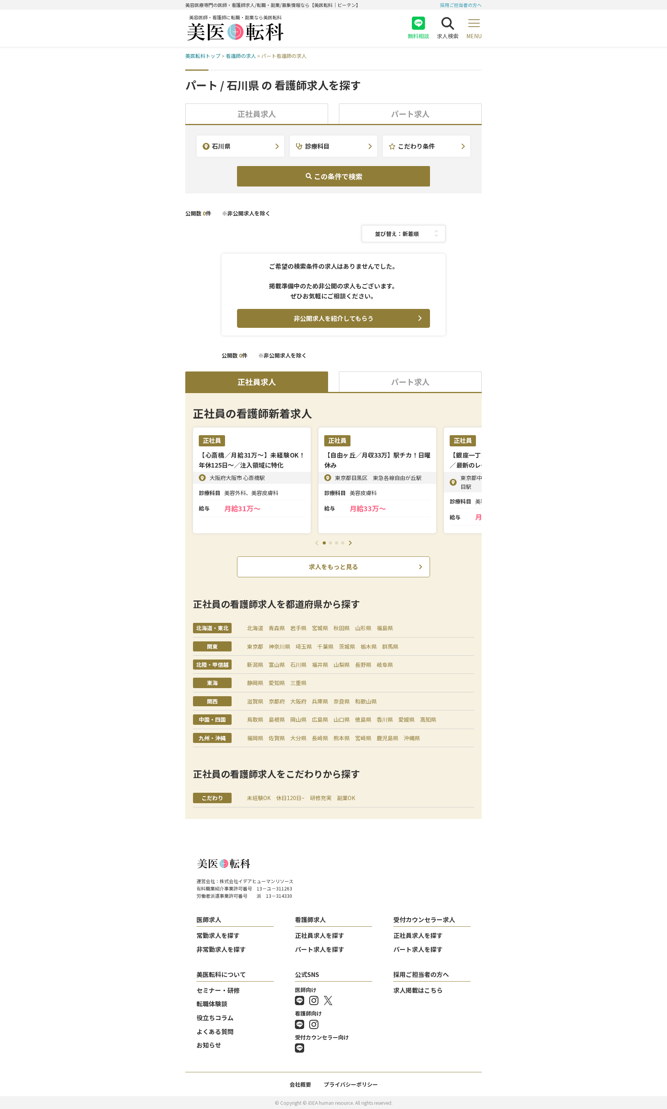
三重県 (298, 683)
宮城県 (320, 628)
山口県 (342, 719)
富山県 (277, 664)
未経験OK (259, 798)
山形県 (363, 628)
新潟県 (255, 664)
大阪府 (298, 701)
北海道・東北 (212, 628)
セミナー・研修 (218, 990)
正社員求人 (256, 113)
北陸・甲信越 (212, 664)
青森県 (277, 628)
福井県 (320, 664)
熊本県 (342, 738)
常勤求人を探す (218, 935)
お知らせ (208, 1045)
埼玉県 (304, 646)
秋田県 (342, 628)
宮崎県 (363, 738)
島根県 (277, 719)
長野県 (363, 664)
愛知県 (277, 683)
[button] (324, 542)
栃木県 (369, 646)
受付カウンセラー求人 (424, 919)
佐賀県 (277, 738)
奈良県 (342, 701)
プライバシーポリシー (351, 1084)
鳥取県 (255, 719)
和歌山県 (366, 701)
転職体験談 (211, 1003)
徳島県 (363, 719)
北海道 (255, 628)
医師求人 (208, 919)
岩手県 (298, 628)
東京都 (255, 646)
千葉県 (325, 646)
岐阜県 (385, 664)
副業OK (346, 798)
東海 (212, 683)
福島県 (385, 628)
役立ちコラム (215, 1017)
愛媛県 (406, 719)
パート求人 (410, 113)
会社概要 (300, 1084)
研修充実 (321, 798)
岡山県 (298, 719)
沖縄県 (412, 738)
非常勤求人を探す (221, 949)
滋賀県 (255, 701)
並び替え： (388, 233)
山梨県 (342, 664)
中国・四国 (212, 719)
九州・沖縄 (212, 738)
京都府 (277, 701)
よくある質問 (215, 1031)
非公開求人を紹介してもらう (334, 318)
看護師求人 (310, 919)
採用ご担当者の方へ (461, 5)
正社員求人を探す (319, 935)
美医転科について (221, 974)
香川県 (385, 719)
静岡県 (255, 683)
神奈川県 (279, 646)
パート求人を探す (319, 949)
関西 (212, 701)
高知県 (428, 719)
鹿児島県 (387, 738)
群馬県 (390, 646)
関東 (212, 646)
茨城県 (347, 646)
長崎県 (320, 738)
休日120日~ (290, 798)
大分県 (298, 738)
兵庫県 (320, 701)
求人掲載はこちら (418, 990)
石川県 (298, 664)
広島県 (320, 719)
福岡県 (255, 738)
